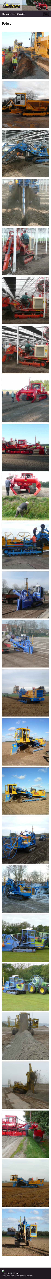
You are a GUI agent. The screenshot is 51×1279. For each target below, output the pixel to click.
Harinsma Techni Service (13, 14)
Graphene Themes (25, 1276)
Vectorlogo (15, 1273)
